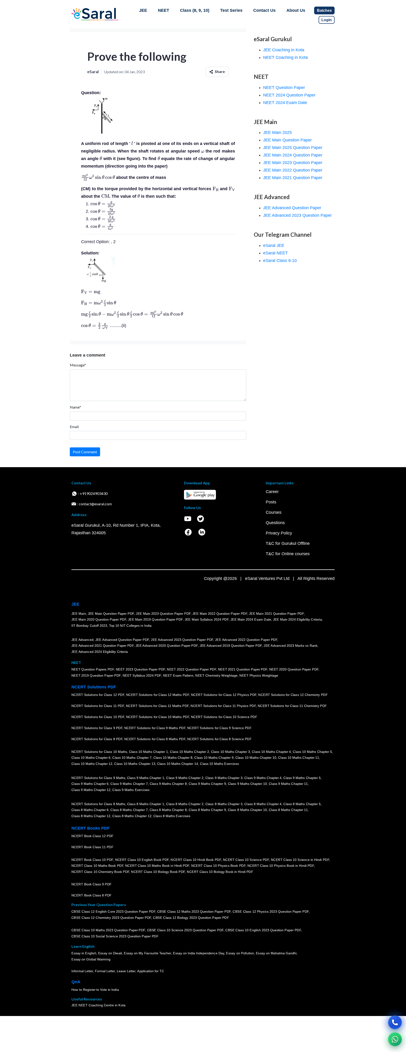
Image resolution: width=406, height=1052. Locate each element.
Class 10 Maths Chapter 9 (213, 758)
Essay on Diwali (110, 953)
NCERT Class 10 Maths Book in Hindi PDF (157, 866)
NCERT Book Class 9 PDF (91, 884)
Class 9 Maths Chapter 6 (90, 784)
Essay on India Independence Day (198, 953)
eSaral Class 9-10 (280, 260)
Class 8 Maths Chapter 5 (301, 804)
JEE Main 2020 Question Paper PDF (98, 620)
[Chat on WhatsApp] (395, 1039)
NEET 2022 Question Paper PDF (191, 669)
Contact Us (264, 10)
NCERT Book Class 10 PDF (92, 860)
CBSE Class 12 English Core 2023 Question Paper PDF (113, 912)
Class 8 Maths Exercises (172, 816)
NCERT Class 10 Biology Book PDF (158, 872)
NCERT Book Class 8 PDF (91, 895)
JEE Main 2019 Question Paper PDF (155, 620)
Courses (273, 512)
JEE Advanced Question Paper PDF (122, 640)
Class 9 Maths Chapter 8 (168, 784)
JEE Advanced (82, 640)
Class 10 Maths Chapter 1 (148, 752)
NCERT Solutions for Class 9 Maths (98, 778)
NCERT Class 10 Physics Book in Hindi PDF (280, 866)
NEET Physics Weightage (258, 676)
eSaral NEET (275, 253)
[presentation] (132, 143)
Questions (275, 522)
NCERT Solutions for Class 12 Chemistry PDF (293, 695)
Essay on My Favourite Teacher (147, 953)
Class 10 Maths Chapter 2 (189, 752)
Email (74, 426)
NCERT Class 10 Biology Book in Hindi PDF (220, 872)
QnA (75, 982)
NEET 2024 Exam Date (285, 102)
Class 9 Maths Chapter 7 (129, 784)
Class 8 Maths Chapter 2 (184, 804)
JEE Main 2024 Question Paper (292, 155)
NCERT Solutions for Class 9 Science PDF (219, 728)
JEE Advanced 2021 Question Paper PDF (102, 646)
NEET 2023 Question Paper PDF (140, 669)
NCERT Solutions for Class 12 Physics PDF (223, 695)
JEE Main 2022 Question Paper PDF (219, 613)
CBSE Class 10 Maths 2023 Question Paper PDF (108, 930)
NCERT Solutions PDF (93, 687)
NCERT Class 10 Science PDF (246, 860)
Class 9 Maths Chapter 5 (301, 778)
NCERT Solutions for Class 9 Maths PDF (154, 728)
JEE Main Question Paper (287, 140)
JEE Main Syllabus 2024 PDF (207, 620)
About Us (295, 10)
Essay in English (83, 953)
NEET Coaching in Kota (285, 57)
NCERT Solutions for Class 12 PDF (97, 695)
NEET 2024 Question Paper (289, 95)
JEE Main (78, 613)
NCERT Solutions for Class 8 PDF (96, 739)
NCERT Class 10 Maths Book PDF (97, 866)
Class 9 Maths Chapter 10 (247, 784)
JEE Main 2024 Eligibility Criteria (297, 620)
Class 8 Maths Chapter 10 (247, 810)
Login (326, 20)
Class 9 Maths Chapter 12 (90, 790)
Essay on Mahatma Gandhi (276, 953)
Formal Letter (105, 971)
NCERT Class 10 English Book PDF (142, 860)
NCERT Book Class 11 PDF (92, 847)
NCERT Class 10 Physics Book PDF (218, 866)
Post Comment (85, 452)
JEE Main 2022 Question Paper (292, 170)
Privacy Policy (279, 533)
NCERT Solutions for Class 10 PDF (97, 717)
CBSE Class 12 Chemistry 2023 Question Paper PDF (111, 918)
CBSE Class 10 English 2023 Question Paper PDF (263, 930)
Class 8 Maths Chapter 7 (129, 810)
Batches (324, 10)
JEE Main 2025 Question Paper (292, 147)
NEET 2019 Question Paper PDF (96, 676)
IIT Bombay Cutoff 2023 (89, 625)
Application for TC (150, 971)
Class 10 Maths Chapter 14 (177, 764)
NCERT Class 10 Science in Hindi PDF (300, 860)
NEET (163, 10)
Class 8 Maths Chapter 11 (288, 810)
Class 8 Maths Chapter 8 (168, 810)
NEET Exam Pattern (178, 676)
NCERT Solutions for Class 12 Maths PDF (157, 695)
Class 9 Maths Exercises (130, 790)
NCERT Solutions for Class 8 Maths (98, 804)
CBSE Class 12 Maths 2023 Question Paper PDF (194, 912)
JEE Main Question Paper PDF (111, 613)
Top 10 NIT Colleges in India (130, 625)
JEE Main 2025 (277, 132)
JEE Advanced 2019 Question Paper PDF (231, 646)
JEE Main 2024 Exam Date (250, 620)
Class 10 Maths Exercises (219, 764)
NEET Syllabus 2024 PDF (142, 676)
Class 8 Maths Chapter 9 (207, 810)
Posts (271, 502)
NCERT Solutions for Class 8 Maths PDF (154, 739)
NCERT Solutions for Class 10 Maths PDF (157, 717)
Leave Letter (126, 971)
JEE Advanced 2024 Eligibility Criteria (99, 652)
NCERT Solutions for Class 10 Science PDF (224, 717)
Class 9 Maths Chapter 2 (184, 778)
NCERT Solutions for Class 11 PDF (97, 706)
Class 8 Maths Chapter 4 (262, 804)
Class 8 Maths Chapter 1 (145, 804)
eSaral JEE (273, 245)
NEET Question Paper (284, 87)
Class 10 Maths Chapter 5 (312, 752)
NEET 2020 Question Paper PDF (294, 669)
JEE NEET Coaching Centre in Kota (98, 1005)
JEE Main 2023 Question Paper (292, 162)
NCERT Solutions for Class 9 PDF (96, 728)
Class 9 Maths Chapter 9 (207, 784)
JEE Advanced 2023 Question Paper (297, 215)
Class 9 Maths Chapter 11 (288, 784)
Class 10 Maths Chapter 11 (298, 758)
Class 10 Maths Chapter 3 (230, 752)
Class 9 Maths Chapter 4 (262, 778)
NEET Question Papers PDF (92, 669)
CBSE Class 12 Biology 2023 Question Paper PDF (191, 918)
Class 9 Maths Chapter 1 (145, 778)
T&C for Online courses (288, 553)
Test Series (231, 10)
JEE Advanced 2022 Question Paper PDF (246, 640)
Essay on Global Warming (90, 959)
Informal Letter (82, 971)
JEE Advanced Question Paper (292, 207)
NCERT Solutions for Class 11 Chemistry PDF (292, 706)
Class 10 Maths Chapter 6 (90, 758)
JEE (143, 10)
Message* (78, 365)
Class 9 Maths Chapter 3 (223, 778)
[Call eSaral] (395, 1022)
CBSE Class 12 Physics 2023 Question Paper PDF (271, 912)
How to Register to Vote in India (95, 990)
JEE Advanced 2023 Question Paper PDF (182, 640)
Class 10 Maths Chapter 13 (134, 764)
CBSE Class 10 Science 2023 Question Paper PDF (185, 930)
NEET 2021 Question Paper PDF (242, 669)
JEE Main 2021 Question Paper (292, 177)
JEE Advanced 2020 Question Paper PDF (167, 646)
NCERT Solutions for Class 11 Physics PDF (223, 706)
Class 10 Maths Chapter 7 (131, 758)
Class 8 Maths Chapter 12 (90, 816)
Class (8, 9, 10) (194, 10)
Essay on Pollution (240, 953)
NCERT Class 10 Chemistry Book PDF (100, 872)
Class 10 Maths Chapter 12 (91, 764)
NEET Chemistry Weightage (216, 676)
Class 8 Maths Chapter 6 (90, 810)
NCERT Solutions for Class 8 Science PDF (219, 739)
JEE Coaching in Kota (283, 50)
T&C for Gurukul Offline (288, 543)
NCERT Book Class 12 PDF (92, 836)
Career (272, 491)
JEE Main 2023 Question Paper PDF (163, 613)
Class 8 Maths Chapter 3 (223, 804)
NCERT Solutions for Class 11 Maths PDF (157, 706)
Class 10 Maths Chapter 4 (271, 752)
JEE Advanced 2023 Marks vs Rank (290, 646)
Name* (75, 407)
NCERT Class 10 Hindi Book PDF (196, 860)
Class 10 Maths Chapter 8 (172, 758)
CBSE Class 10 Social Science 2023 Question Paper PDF (114, 936)
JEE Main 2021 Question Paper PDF (276, 613)
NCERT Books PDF (90, 828)
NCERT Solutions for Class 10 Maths (99, 752)
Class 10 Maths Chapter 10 (255, 758)
